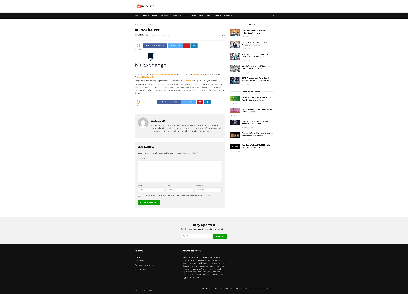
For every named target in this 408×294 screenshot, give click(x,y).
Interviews (177, 16)
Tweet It (176, 46)
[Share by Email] (194, 45)
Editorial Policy (225, 289)
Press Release (197, 16)
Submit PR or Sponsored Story (210, 289)
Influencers (165, 16)
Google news (199, 74)
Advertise (257, 289)
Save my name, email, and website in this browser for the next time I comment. (176, 196)
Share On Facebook (156, 46)
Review (208, 16)
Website (199, 185)
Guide (186, 16)
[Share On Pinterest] (186, 45)
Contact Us (270, 289)
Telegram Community (166, 74)
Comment (142, 158)
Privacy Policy (235, 289)
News (145, 16)
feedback (187, 81)
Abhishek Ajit (143, 35)
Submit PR (228, 16)
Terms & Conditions (246, 289)
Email (170, 185)
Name (141, 185)
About (217, 16)
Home (137, 16)
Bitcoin (154, 16)
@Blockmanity (148, 77)
